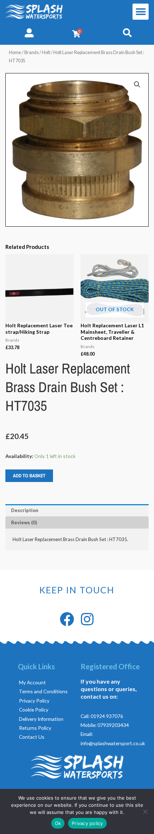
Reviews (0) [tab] (24, 522)
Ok (58, 823)
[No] (145, 811)
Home (15, 52)
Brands (31, 52)
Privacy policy (87, 823)
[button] (141, 12)
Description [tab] (24, 510)
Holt (46, 52)
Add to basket (29, 475)
